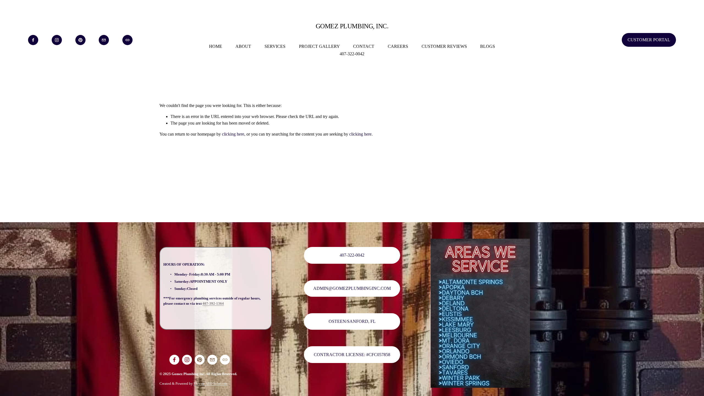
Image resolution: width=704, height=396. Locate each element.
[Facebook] (33, 40)
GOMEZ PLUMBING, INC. (352, 26)
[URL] (127, 40)
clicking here (233, 134)
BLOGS (487, 46)
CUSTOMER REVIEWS (444, 46)
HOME (215, 46)
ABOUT (243, 46)
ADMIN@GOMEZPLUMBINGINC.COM (352, 288)
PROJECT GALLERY (319, 46)
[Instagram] (57, 40)
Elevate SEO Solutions (210, 383)
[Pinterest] (80, 40)
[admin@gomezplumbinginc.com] (104, 40)
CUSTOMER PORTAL (649, 39)
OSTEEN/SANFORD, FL (352, 321)
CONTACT (363, 46)
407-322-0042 (352, 53)
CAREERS (398, 46)
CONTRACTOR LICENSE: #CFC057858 (352, 354)
